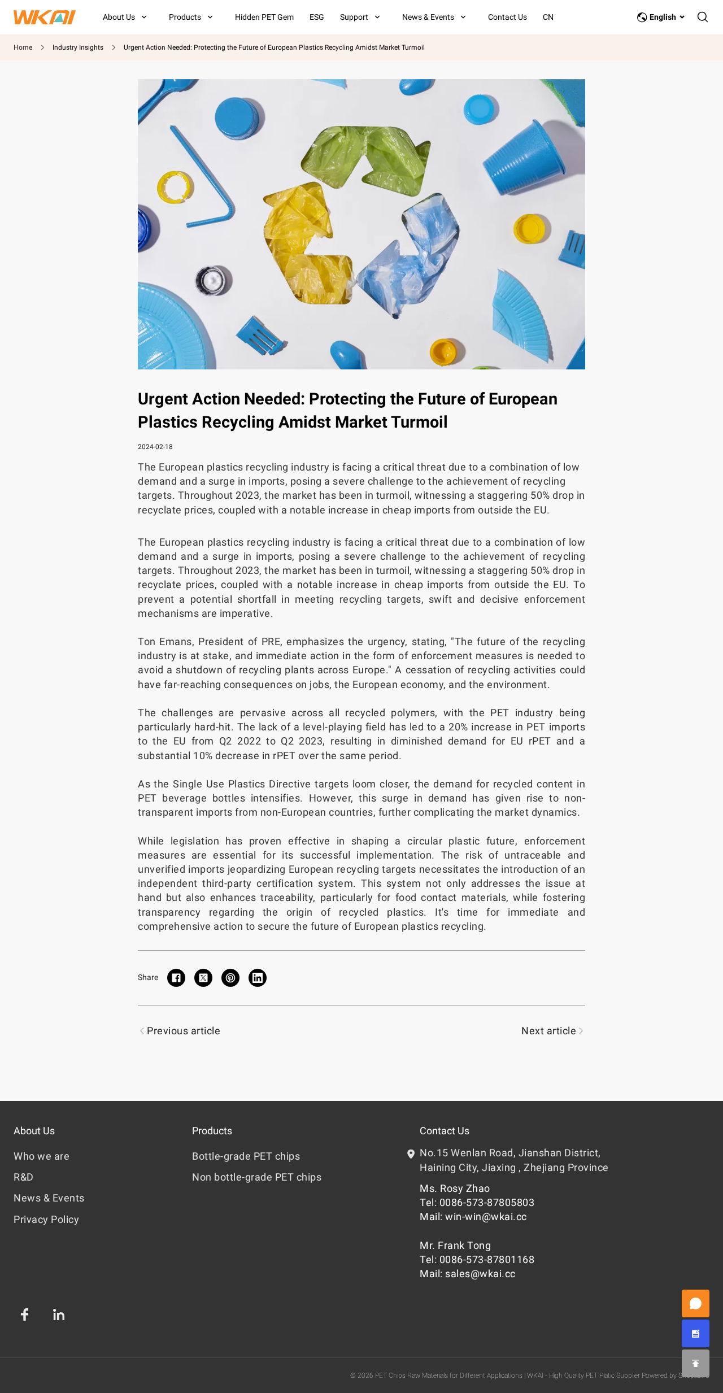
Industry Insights (78, 47)
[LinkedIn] (58, 1314)
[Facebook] (25, 1314)
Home (23, 47)
